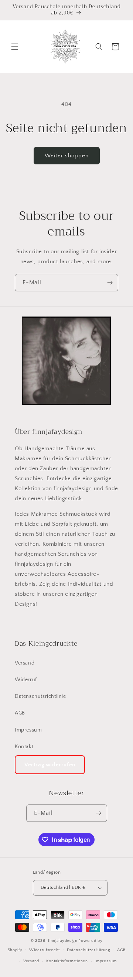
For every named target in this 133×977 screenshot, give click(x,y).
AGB (20, 713)
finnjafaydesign (63, 940)
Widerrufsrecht (44, 950)
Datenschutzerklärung (88, 950)
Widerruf (26, 680)
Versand (24, 663)
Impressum (28, 730)
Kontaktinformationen (67, 961)
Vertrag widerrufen (49, 765)
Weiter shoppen (67, 156)
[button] (15, 47)
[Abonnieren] (110, 282)
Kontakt (24, 747)
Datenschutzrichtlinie (40, 696)
